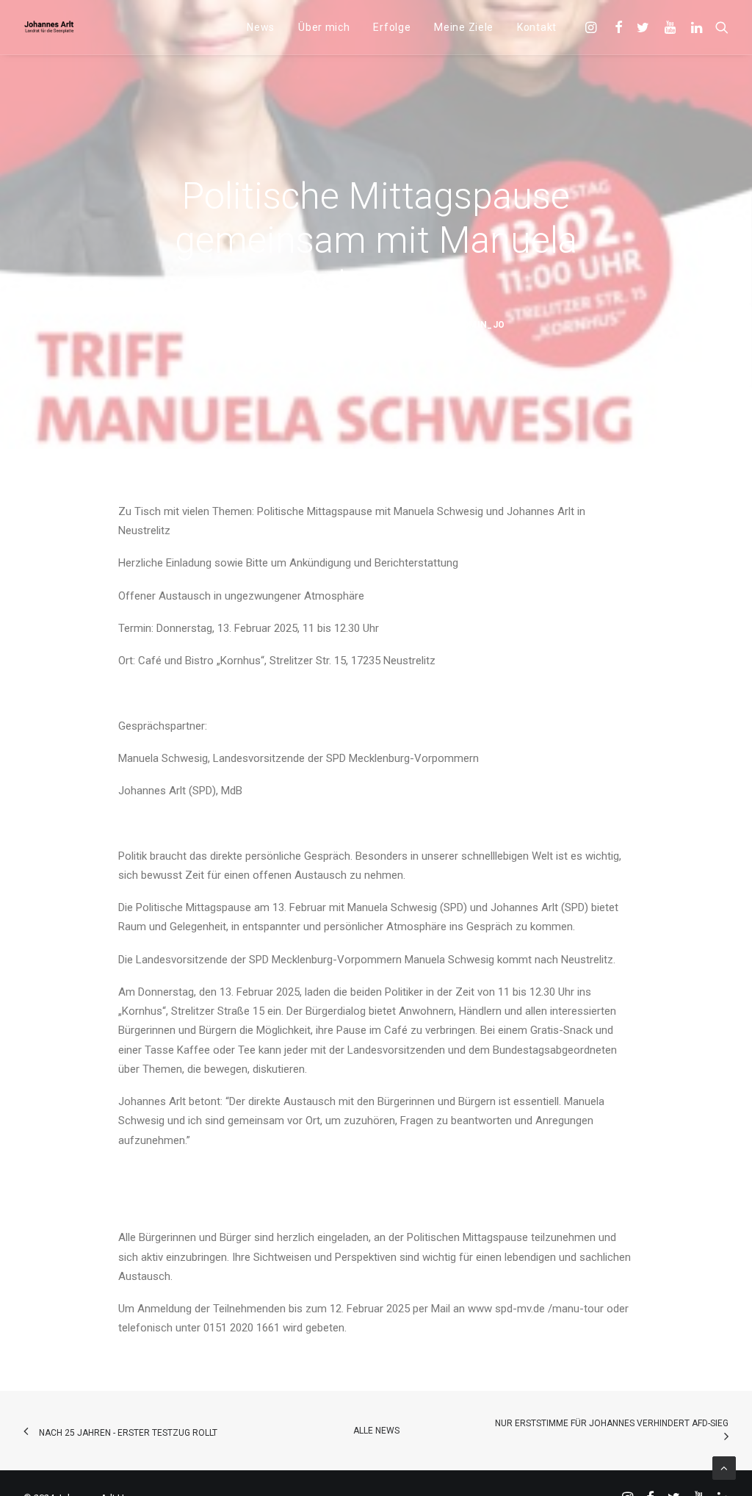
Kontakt (537, 27)
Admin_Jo (480, 325)
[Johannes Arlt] (49, 27)
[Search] (718, 27)
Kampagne (390, 325)
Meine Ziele (464, 27)
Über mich (324, 27)
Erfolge (392, 27)
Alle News (376, 1430)
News (261, 27)
